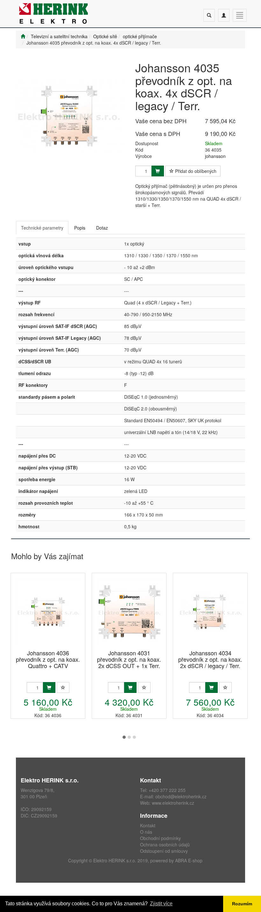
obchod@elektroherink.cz (181, 796)
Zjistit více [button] (161, 903)
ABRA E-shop (188, 860)
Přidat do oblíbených (195, 171)
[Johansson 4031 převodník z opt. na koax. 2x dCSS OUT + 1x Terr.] (129, 611)
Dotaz (102, 227)
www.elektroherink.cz (173, 803)
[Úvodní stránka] (23, 36)
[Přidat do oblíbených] (63, 687)
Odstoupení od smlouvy (164, 851)
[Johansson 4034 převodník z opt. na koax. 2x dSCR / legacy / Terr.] (210, 611)
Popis (79, 227)
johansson (215, 156)
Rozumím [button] (242, 903)
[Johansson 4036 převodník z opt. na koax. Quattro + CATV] (48, 611)
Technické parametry (42, 227)
